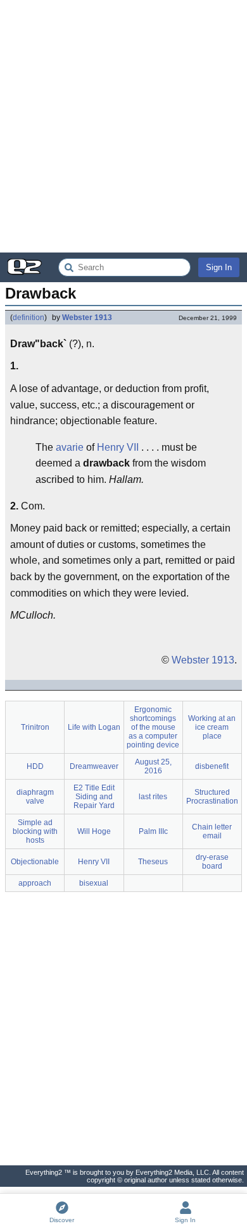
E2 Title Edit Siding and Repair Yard (94, 796)
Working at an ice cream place (212, 727)
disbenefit (212, 766)
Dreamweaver (94, 766)
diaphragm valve (35, 797)
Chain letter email (212, 831)
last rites (153, 796)
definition (28, 317)
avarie (70, 447)
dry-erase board (212, 862)
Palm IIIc (153, 831)
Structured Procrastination (212, 797)
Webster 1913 (87, 317)
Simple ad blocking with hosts (35, 831)
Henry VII (118, 447)
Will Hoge (94, 831)
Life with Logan (94, 727)
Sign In (219, 267)
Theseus (153, 861)
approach (34, 883)
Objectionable (35, 861)
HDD (35, 766)
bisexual (93, 883)
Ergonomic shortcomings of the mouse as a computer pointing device (153, 727)
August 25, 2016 (153, 766)
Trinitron (35, 727)
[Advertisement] (123, 126)
